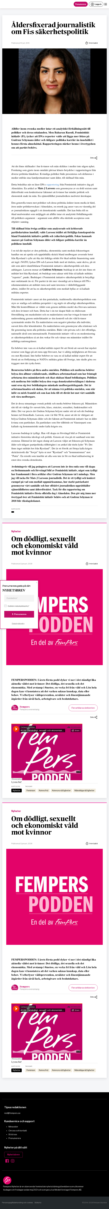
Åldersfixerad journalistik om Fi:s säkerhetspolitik (53, 28)
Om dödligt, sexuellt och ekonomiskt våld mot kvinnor (44, 546)
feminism (31, 790)
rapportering (52, 184)
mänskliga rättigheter (84, 790)
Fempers (25, 707)
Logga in (98, 4)
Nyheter (16, 531)
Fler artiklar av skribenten (83, 708)
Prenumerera (80, 4)
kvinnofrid (43, 790)
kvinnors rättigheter (61, 790)
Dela (92, 158)
